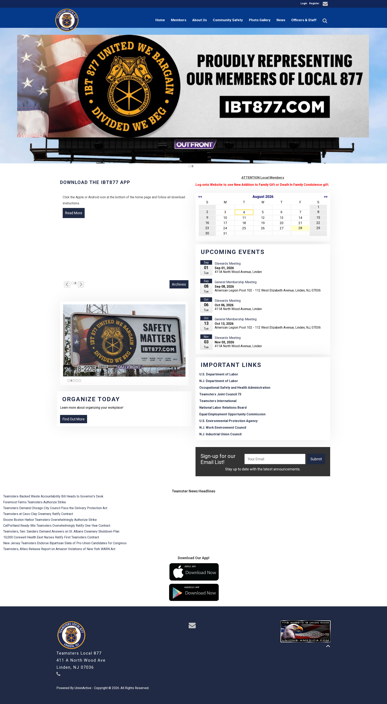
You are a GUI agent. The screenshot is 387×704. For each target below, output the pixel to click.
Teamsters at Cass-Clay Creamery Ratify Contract (38, 514)
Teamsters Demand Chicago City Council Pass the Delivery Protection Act (55, 508)
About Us (199, 20)
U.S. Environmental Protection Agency (228, 421)
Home (160, 20)
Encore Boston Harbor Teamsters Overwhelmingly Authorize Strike (50, 520)
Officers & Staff (303, 20)
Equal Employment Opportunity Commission (232, 414)
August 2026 (263, 196)
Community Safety (228, 20)
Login (304, 3)
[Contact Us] (326, 4)
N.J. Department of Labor (218, 381)
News (281, 20)
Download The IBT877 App (95, 182)
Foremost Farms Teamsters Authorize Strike (34, 502)
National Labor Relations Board (223, 407)
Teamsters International (217, 401)
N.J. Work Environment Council (222, 427)
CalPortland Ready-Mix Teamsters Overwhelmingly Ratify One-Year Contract (56, 525)
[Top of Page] (328, 646)
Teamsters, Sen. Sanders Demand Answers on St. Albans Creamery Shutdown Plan (61, 531)
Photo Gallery (259, 20)
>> (326, 196)
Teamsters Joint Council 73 (220, 394)
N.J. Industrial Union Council (220, 434)
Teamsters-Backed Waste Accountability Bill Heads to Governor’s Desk (53, 496)
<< (200, 196)
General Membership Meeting (236, 282)
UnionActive (83, 688)
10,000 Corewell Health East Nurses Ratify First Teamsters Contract (51, 537)
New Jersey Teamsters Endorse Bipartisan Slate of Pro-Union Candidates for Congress (65, 543)
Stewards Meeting (228, 263)
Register (314, 3)
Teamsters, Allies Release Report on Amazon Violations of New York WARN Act (59, 549)
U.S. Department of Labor (218, 374)
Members (178, 20)
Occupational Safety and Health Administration (234, 388)
